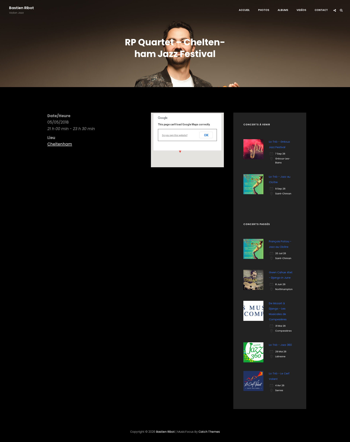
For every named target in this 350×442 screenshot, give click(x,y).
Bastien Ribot (21, 7)
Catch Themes (209, 432)
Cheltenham (59, 144)
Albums (283, 10)
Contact (321, 10)
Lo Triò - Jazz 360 (280, 345)
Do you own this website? (174, 135)
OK (206, 135)
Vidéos (301, 10)
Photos (263, 10)
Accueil (244, 10)
